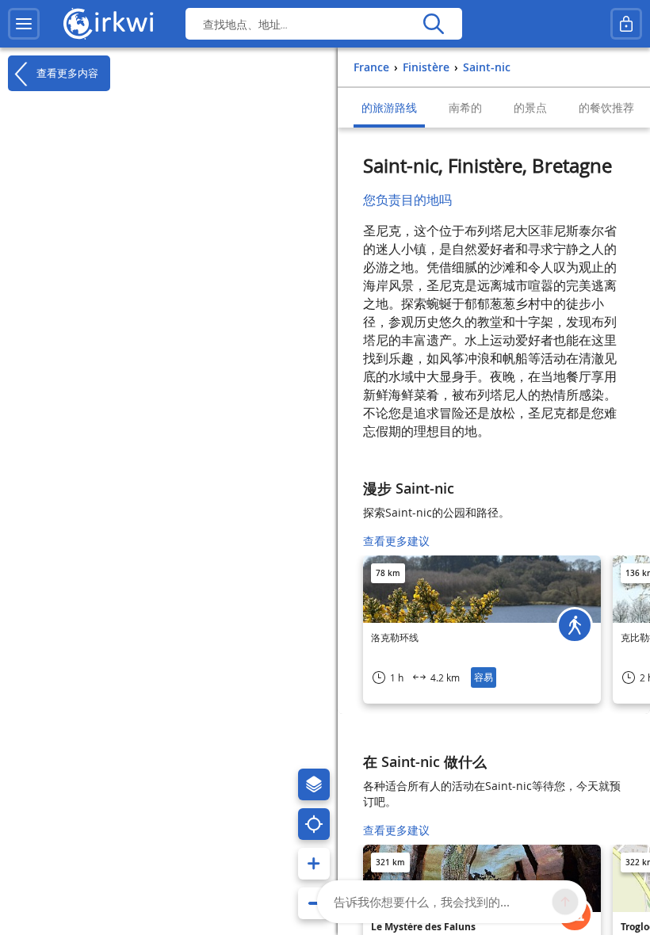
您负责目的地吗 (407, 199)
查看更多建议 (396, 540)
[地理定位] (314, 824)
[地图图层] (314, 784)
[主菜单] (24, 24)
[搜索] (433, 23)
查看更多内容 (65, 72)
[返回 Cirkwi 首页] (108, 24)
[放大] (314, 864)
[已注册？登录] (626, 24)
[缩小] (314, 903)
